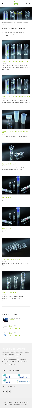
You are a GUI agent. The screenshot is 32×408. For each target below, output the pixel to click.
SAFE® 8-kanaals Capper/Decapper (14, 334)
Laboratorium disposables (22, 22)
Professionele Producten (9, 22)
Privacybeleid (9, 404)
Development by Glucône (20, 404)
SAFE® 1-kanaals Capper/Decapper (14, 327)
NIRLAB (11, 320)
